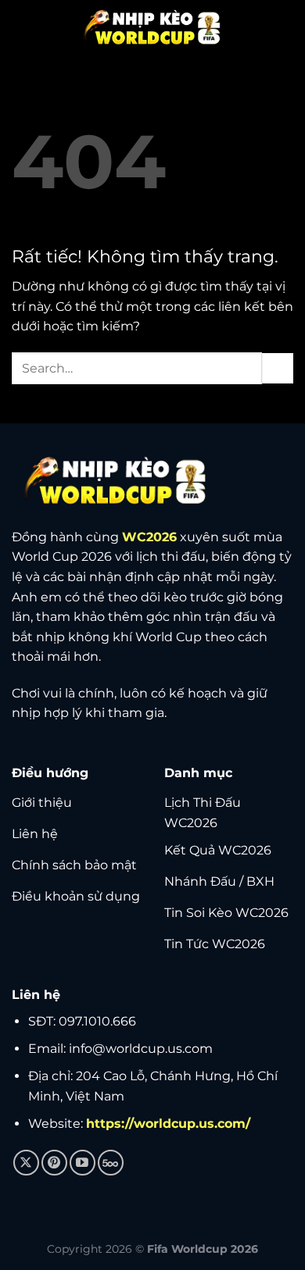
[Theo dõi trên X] (26, 1162)
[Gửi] (277, 368)
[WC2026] (152, 27)
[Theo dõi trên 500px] (111, 1162)
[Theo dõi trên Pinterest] (54, 1162)
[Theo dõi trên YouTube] (82, 1162)
